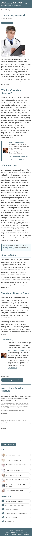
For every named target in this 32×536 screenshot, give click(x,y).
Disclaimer (14, 532)
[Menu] (29, 3)
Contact (20, 534)
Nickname (4, 413)
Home (2, 9)
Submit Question (9, 444)
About (7, 532)
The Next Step (7, 339)
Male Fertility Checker (16, 142)
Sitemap (14, 534)
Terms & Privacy (23, 532)
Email (13, 421)
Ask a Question (6, 23)
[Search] (26, 3)
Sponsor (26, 534)
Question (3, 428)
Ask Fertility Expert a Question (11, 380)
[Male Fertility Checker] (3, 356)
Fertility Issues (10, 9)
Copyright (7, 534)
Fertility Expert (11, 2)
